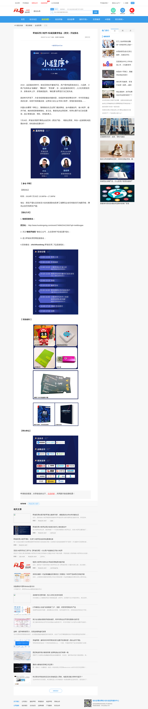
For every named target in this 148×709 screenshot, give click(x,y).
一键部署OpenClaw (56, 45)
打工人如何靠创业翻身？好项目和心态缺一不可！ (124, 45)
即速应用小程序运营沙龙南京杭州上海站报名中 (50, 527)
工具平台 (42, 556)
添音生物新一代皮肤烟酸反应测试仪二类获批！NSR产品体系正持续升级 (59, 574)
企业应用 (38, 25)
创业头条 (19, 25)
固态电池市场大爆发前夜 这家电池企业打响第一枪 (51, 652)
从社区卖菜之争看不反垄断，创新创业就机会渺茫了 (117, 100)
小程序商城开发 (54, 568)
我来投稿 (61, 37)
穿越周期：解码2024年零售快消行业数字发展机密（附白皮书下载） (57, 640)
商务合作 (57, 701)
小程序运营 (53, 533)
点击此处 (51, 494)
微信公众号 (116, 3)
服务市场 (83, 19)
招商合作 (35, 3)
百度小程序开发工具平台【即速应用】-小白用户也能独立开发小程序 (38, 550)
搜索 (126, 3)
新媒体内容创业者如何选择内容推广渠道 (114, 203)
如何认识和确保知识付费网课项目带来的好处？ (117, 103)
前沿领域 (118, 19)
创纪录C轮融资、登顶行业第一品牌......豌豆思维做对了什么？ (124, 85)
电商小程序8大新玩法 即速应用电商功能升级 (49, 562)
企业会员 (33, 705)
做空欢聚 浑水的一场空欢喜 (111, 106)
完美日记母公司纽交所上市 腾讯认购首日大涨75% (116, 110)
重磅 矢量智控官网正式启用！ (43, 664)
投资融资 (96, 19)
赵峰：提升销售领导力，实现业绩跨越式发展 (30, 631)
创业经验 (58, 19)
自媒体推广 (44, 3)
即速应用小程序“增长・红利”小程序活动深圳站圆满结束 (33, 539)
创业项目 (24, 705)
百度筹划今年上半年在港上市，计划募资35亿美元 (124, 65)
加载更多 (55, 691)
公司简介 (24, 701)
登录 (132, 3)
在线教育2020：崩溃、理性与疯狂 (112, 137)
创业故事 (71, 19)
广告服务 (49, 705)
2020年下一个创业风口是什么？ (112, 113)
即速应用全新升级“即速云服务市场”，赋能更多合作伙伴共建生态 (56, 515)
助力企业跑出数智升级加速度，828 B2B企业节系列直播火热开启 (56, 619)
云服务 (51, 521)
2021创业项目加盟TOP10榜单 (75, 9)
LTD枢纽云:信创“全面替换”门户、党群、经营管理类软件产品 (54, 607)
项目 (52, 9)
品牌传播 (41, 705)
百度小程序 (22, 556)
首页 (23, 19)
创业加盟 (45, 19)
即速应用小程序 (34, 504)
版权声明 (33, 701)
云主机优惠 (55, 3)
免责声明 (49, 701)
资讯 (56, 9)
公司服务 (16, 705)
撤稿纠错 (87, 37)
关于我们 (16, 701)
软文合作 (57, 705)
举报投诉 (41, 701)
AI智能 (107, 19)
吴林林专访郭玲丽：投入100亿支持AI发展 (48, 595)
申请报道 (26, 3)
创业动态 (33, 19)
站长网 (17, 3)
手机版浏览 (104, 3)
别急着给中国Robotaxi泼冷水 (24, 586)
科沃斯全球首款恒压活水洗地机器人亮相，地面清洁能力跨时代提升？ (58, 677)
